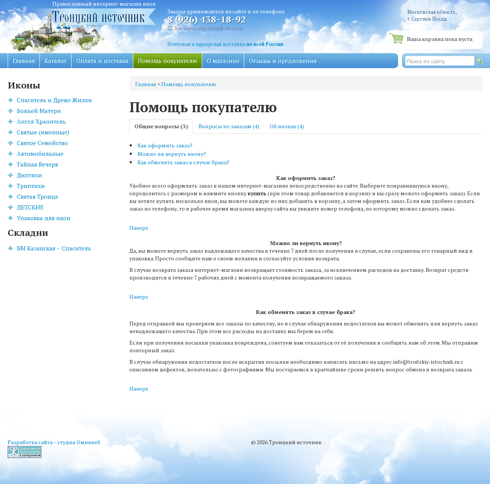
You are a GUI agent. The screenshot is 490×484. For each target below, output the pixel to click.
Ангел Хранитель (41, 121)
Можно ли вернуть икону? (171, 153)
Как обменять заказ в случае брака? (183, 162)
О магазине (223, 60)
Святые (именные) (43, 132)
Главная (24, 60)
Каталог (55, 60)
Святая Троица (37, 196)
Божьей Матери (39, 110)
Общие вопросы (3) (161, 126)
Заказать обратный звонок (208, 28)
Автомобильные (40, 153)
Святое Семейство (42, 143)
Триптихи (31, 186)
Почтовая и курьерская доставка (225, 44)
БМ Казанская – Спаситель (54, 248)
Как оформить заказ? (165, 145)
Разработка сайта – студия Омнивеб (54, 442)
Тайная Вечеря (37, 164)
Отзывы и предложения (283, 60)
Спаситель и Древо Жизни (54, 100)
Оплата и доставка (102, 60)
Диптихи (29, 175)
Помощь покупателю (167, 60)
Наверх (138, 227)
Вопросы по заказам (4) (229, 126)
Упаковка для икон (43, 218)
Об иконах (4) (287, 126)
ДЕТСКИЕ (30, 207)
